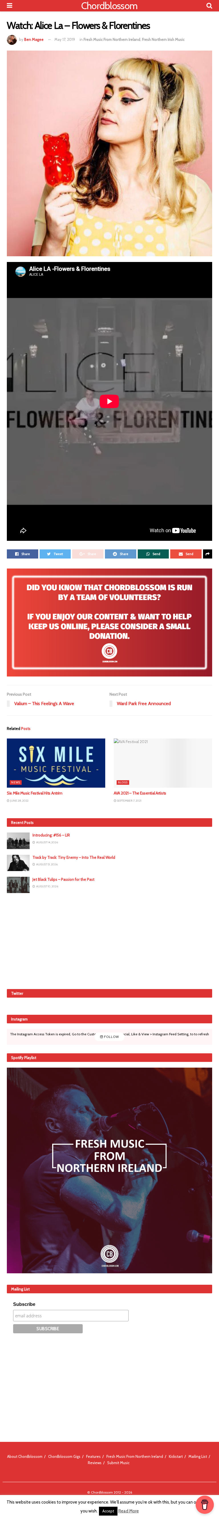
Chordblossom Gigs (64, 1456)
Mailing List (197, 1456)
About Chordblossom (24, 1456)
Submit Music (118, 1462)
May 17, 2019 (64, 39)
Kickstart (176, 1456)
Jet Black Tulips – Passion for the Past (63, 879)
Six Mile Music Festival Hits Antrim (34, 793)
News (15, 782)
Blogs (123, 782)
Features (93, 1456)
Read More (128, 1511)
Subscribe (24, 1304)
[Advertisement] (109, 940)
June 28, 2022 (19, 800)
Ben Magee (34, 39)
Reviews (95, 1462)
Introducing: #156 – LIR (51, 835)
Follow (111, 1037)
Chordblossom (109, 6)
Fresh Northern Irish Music (163, 39)
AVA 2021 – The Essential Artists (140, 793)
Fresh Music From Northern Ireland (112, 39)
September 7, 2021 (128, 800)
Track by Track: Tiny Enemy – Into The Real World (74, 857)
